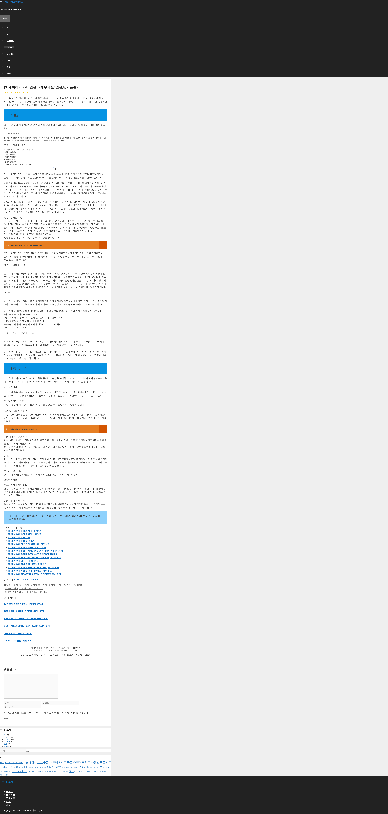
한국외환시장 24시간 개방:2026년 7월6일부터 (26, 618)
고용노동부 (40, 763)
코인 (71, 771)
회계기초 (66, 584)
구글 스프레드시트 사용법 (83, 762)
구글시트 (10, 54)
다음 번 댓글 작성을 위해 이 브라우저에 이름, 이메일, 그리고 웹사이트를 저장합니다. (49, 712)
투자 (75, 772)
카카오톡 (63, 771)
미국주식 (38, 767)
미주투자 (59, 767)
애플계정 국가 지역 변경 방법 (18, 633)
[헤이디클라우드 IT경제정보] (11, 2)
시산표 (34, 584)
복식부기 (67, 767)
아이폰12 (106, 767)
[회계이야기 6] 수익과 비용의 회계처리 (27, 564)
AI (7, 34)
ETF (3, 763)
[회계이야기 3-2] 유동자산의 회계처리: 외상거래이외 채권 (37, 550)
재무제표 (42, 584)
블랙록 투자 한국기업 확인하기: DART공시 (24, 611)
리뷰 (8, 67)
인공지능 (49, 771)
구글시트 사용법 (9, 766)
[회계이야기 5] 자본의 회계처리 (24, 560)
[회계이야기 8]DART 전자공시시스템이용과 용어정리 (34, 574)
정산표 (51, 584)
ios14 (7, 762)
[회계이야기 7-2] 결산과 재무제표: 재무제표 (30, 570)
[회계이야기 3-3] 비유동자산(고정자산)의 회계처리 (33, 554)
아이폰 (98, 767)
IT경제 (9, 47)
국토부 (21, 767)
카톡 (67, 772)
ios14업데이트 (14, 763)
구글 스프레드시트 (54, 762)
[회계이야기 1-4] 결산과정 (21, 540)
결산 (21, 584)
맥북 (28, 767)
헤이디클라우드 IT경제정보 (10, 9)
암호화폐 (16, 771)
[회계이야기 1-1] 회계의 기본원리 (25, 530)
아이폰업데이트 (6, 771)
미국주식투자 (49, 766)
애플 (8, 60)
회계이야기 (77, 584)
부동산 (76, 767)
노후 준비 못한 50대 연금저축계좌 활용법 (23, 603)
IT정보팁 (10, 41)
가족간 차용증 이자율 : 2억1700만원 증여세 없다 (27, 625)
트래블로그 (80, 772)
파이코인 (93, 772)
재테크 (58, 771)
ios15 (20, 762)
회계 (58, 584)
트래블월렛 (87, 771)
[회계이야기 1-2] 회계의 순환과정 (25, 534)
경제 (27, 584)
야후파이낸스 (41, 772)
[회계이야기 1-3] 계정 (19, 537)
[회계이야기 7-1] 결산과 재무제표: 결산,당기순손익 (33, 567)
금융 (25, 767)
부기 (72, 767)
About (9, 73)
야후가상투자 (32, 772)
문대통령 (32, 767)
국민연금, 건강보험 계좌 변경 (18, 640)
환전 (98, 771)
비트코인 (90, 767)
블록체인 (83, 766)
